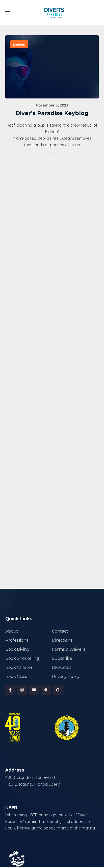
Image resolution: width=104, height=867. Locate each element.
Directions (62, 640)
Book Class (16, 676)
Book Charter (19, 667)
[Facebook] (10, 690)
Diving (19, 45)
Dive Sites (61, 667)
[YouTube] (34, 690)
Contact (60, 631)
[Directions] (46, 690)
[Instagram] (22, 690)
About (11, 631)
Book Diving (17, 649)
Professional (17, 640)
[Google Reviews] (58, 690)
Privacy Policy (66, 676)
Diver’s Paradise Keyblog (52, 113)
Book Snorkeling (22, 658)
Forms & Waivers (68, 649)
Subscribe (62, 658)
